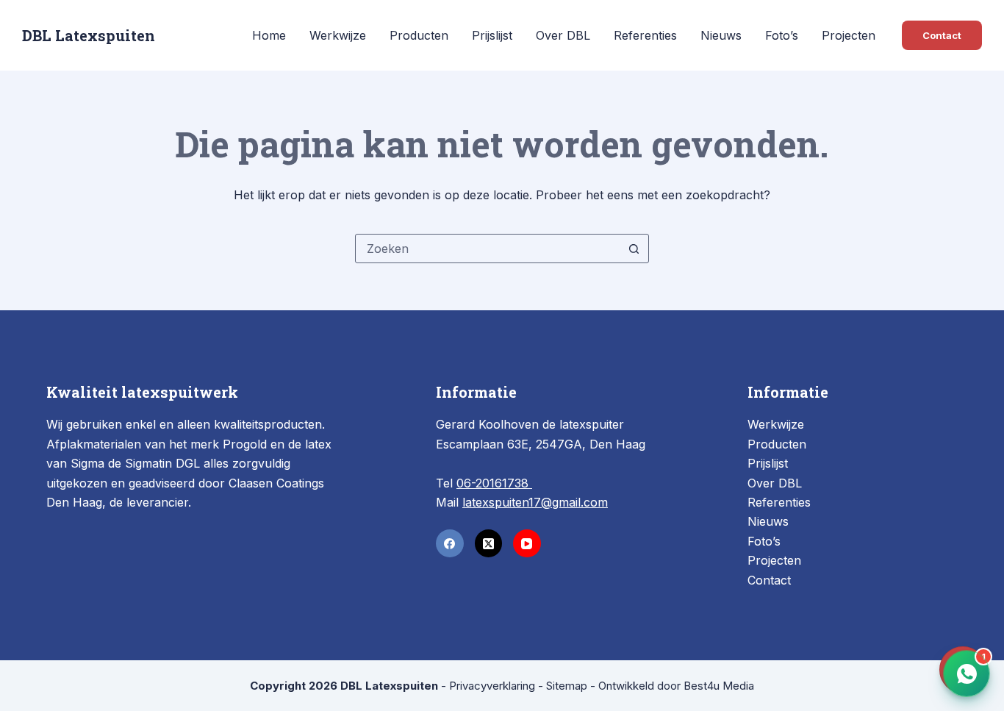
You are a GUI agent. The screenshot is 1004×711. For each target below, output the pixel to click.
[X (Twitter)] (489, 543)
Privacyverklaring (492, 686)
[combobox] (488, 248)
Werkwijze (337, 35)
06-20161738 (494, 483)
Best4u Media (719, 686)
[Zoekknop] (634, 248)
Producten (419, 35)
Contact (941, 35)
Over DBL (563, 35)
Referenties (645, 35)
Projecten (848, 35)
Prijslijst (492, 35)
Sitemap (566, 686)
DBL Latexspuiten (88, 35)
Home (269, 35)
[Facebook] (450, 543)
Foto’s (781, 35)
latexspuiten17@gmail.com (535, 502)
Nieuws (721, 35)
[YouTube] (527, 543)
